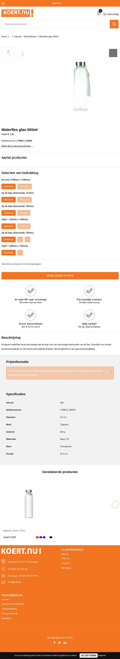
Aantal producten (14, 157)
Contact (65, 563)
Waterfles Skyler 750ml (14, 531)
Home (4, 36)
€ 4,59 (9, 537)
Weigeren (102, 655)
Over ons (65, 558)
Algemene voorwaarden (12, 604)
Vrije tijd (17, 36)
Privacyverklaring (9, 613)
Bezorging (66, 568)
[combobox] (56, 24)
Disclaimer (6, 618)
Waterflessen (30, 36)
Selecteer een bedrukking (19, 173)
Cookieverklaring (9, 609)
